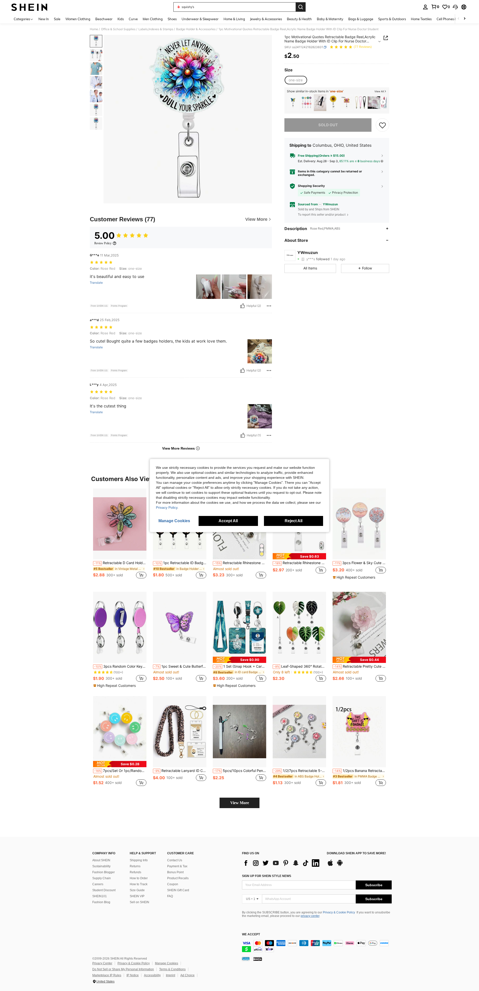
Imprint (170, 975)
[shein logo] (29, 7)
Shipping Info (139, 860)
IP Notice (132, 975)
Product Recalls (178, 878)
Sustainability (101, 866)
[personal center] (425, 7)
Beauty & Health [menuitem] (299, 19)
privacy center (310, 916)
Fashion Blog (101, 902)
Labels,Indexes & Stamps (155, 29)
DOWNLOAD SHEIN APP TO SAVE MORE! (356, 853)
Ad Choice (187, 975)
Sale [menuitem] (57, 19)
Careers (97, 884)
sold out (328, 125)
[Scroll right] (464, 19)
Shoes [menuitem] (172, 19)
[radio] (295, 80)
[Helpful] (242, 306)
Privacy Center (102, 963)
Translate (96, 282)
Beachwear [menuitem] (104, 19)
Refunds (135, 872)
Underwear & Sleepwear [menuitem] (200, 19)
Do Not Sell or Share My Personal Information (123, 969)
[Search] (301, 7)
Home (94, 29)
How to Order (139, 878)
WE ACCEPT (251, 934)
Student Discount (104, 890)
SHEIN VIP (137, 896)
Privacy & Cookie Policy (339, 912)
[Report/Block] (269, 306)
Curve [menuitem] (133, 19)
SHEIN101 (99, 896)
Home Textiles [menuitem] (421, 19)
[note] (299, 556)
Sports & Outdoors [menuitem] (392, 19)
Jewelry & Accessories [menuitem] (266, 19)
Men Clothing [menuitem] (153, 19)
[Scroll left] (458, 19)
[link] (435, 7)
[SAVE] (382, 125)
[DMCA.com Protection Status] (257, 958)
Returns (135, 866)
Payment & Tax (177, 866)
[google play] (339, 865)
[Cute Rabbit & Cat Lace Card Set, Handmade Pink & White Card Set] (374, 102)
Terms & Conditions (172, 969)
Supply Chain (101, 878)
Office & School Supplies (118, 29)
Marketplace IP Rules (106, 975)
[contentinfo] (317, 946)
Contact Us (174, 860)
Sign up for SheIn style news (266, 876)
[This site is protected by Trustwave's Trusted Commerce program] (245, 958)
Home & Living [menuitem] (234, 19)
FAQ (170, 896)
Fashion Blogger (103, 872)
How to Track (138, 884)
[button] (455, 7)
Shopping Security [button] (311, 186)
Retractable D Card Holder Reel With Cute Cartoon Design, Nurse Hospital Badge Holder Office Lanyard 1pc (120, 563)
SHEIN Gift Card (178, 890)
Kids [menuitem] (121, 19)
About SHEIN (101, 860)
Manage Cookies (166, 963)
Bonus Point (175, 872)
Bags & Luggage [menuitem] (360, 19)
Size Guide (137, 890)
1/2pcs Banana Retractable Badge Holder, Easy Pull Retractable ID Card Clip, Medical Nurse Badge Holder (360, 771)
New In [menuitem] (43, 19)
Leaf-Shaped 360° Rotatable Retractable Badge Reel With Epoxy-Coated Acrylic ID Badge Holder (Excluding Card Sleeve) (300, 666)
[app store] (330, 865)
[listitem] (293, 102)
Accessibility (152, 975)
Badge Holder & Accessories (196, 29)
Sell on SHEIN (139, 902)
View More (239, 803)
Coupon (172, 884)
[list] (282, 863)
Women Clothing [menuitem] (77, 19)
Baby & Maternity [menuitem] (330, 19)
